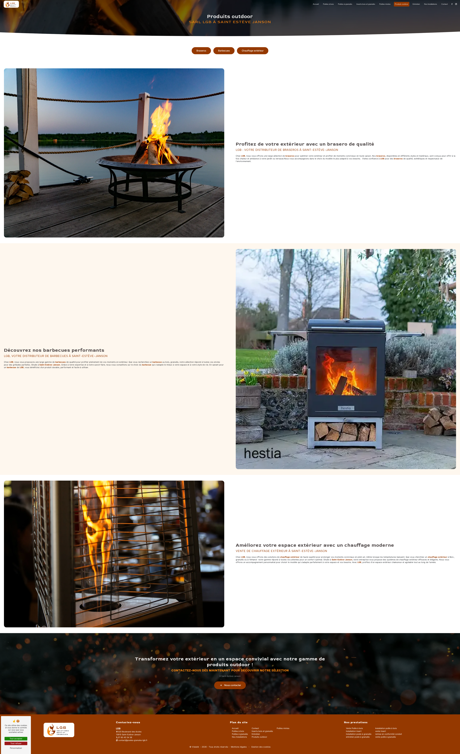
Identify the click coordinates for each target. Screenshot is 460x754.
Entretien (416, 4)
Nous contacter (232, 685)
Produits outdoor (401, 4)
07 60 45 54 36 (125, 737)
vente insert (380, 731)
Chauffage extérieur (253, 50)
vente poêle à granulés (385, 737)
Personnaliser (16, 748)
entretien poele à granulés (358, 737)
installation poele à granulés (358, 734)
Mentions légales (238, 747)
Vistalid (196, 747)
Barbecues (224, 50)
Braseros (201, 50)
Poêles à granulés (345, 4)
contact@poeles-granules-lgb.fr (132, 740)
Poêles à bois (328, 4)
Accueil (316, 4)
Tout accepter (16, 738)
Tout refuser (15, 743)
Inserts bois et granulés (365, 4)
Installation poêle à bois (386, 728)
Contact (444, 4)
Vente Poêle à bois (354, 728)
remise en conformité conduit (388, 734)
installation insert (354, 731)
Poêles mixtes (385, 4)
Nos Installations (430, 4)
